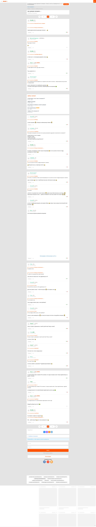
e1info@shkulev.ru (52, 519)
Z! (32, 116)
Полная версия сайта (32, 494)
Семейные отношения (39, 8)
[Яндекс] (48, 462)
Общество (33, 8)
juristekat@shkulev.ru (59, 519)
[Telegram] (52, 432)
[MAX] (47, 432)
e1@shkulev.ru (40, 518)
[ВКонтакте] (44, 432)
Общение (29, 8)
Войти (48, 450)
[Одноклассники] (49, 432)
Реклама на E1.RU (52, 494)
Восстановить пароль (48, 453)
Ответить (29, 32)
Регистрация (48, 456)
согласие (61, 3)
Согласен (66, 4)
